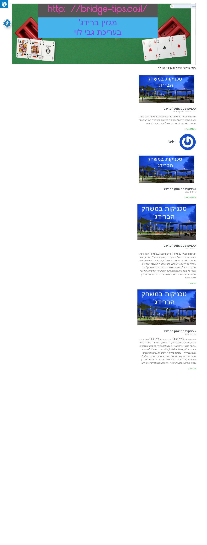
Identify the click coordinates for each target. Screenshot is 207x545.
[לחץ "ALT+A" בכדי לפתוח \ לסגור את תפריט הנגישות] (4, 4)
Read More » (190, 129)
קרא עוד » (192, 283)
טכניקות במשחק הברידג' (179, 108)
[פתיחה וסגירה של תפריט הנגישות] (7, 23)
